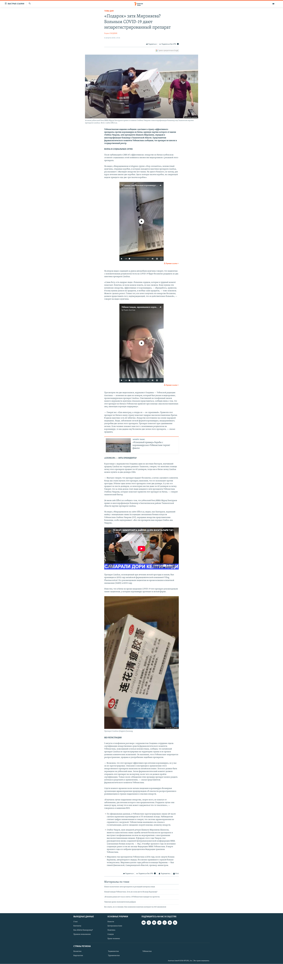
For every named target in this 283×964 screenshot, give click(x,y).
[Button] (151, 44)
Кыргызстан (78, 955)
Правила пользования (82, 934)
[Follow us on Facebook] (154, 923)
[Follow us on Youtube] (144, 923)
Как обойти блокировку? (83, 930)
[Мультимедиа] (273, 3)
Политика (111, 930)
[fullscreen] (161, 259)
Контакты (77, 926)
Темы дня (109, 11)
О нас (75, 922)
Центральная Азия (114, 926)
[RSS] (175, 923)
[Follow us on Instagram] (149, 923)
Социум (110, 934)
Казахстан (77, 951)
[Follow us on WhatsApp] (165, 923)
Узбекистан (147, 951)
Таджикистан (113, 951)
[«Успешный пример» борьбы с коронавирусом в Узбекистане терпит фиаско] (118, 445)
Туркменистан (114, 955)
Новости (110, 922)
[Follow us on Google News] (170, 923)
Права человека (113, 939)
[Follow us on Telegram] (159, 923)
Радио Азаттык (129, 188)
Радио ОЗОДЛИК (110, 33)
